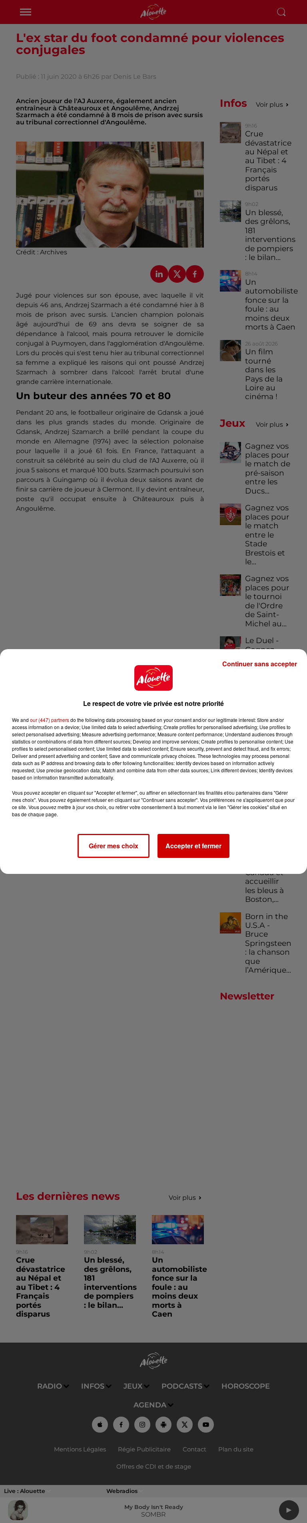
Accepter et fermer (193, 845)
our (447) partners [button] (49, 719)
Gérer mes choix (113, 845)
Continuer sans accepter (259, 663)
